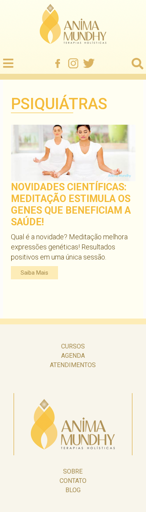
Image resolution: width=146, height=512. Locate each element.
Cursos (73, 346)
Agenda (73, 355)
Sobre (73, 471)
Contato (73, 480)
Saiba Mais (34, 272)
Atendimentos (73, 365)
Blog (73, 490)
